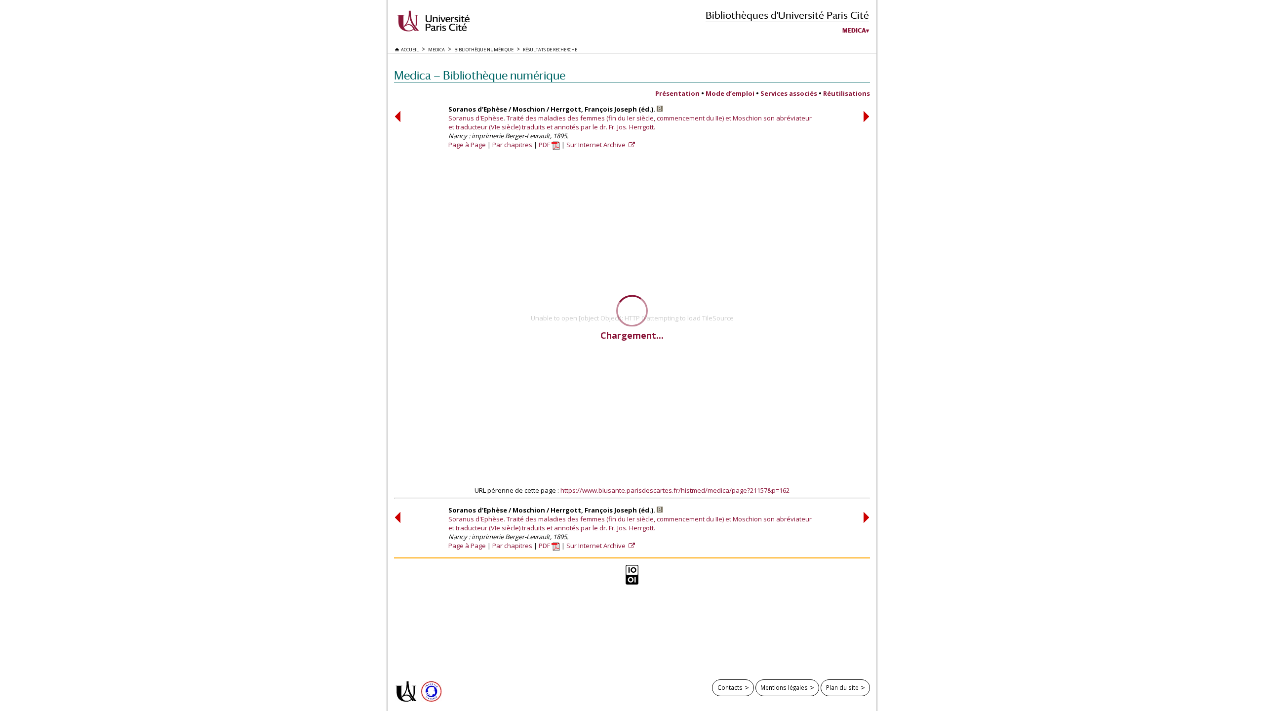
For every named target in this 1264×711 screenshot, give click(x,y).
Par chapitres (512, 144)
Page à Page (467, 144)
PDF (545, 144)
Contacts (730, 687)
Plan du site (842, 687)
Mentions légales (784, 687)
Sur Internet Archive (596, 144)
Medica (854, 30)
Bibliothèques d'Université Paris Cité (787, 15)
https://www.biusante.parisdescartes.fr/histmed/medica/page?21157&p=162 (675, 490)
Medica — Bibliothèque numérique (479, 75)
